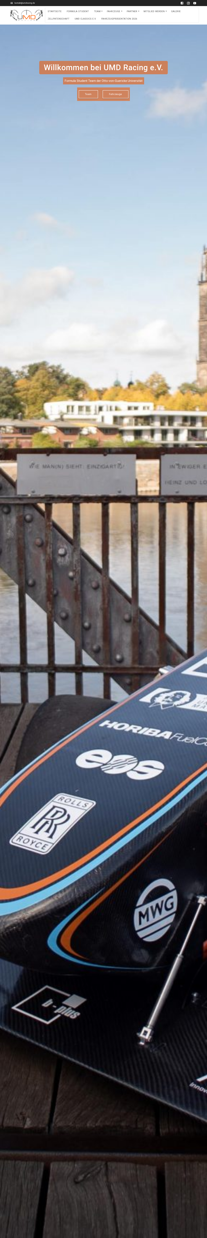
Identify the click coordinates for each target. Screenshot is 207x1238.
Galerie (176, 11)
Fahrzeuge (113, 11)
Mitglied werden (154, 11)
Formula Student (78, 11)
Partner (132, 11)
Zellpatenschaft (59, 19)
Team (97, 11)
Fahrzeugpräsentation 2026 (119, 19)
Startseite (55, 11)
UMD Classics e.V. (85, 19)
